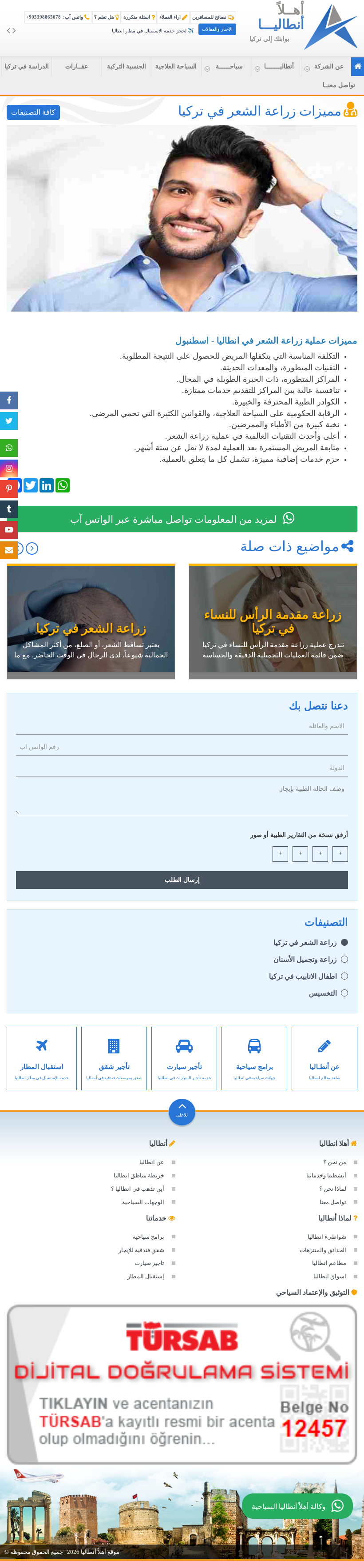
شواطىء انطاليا (327, 1236)
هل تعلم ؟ (104, 17)
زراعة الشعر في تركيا (305, 942)
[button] (326, 66)
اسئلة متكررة (137, 17)
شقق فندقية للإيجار (141, 1250)
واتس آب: (55, 17)
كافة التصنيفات (33, 112)
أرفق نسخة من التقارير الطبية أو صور (299, 835)
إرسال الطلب (182, 880)
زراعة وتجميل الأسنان (305, 959)
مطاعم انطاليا (329, 1263)
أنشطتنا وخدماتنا (326, 1175)
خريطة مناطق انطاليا (139, 1175)
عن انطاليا (151, 1162)
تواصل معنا (333, 1202)
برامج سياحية (148, 1236)
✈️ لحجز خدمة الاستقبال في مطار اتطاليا (153, 30)
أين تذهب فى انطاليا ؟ (137, 1188)
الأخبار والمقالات (217, 29)
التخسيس (323, 993)
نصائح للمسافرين (210, 17)
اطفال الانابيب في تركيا (303, 976)
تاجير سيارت (149, 1263)
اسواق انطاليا (329, 1276)
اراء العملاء (170, 17)
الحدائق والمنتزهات (323, 1250)
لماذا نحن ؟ (332, 1188)
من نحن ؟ (334, 1162)
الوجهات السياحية (143, 1202)
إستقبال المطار (145, 1276)
